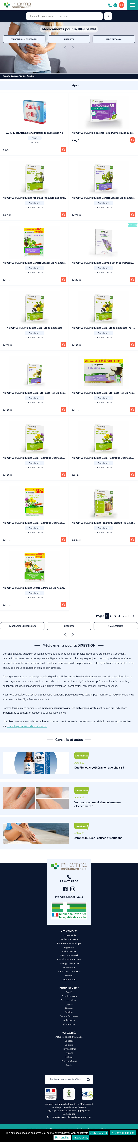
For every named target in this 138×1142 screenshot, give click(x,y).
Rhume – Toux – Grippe (69, 943)
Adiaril (35, 138)
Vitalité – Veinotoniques (69, 959)
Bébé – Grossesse (69, 1016)
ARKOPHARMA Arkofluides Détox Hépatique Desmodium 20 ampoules (41, 458)
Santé (22, 76)
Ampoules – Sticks (34, 207)
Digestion (69, 947)
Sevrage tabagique (69, 963)
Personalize (62, 1137)
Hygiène (69, 1004)
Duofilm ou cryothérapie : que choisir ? (99, 767)
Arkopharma (34, 203)
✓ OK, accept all (98, 1133)
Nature (69, 1057)
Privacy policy (80, 1137)
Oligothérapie (69, 979)
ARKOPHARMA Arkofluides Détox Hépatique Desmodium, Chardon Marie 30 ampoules (50, 523)
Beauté (69, 1008)
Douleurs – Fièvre (69, 939)
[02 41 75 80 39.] (110, 5)
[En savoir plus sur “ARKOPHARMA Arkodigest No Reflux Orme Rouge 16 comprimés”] (132, 140)
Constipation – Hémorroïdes (24, 39)
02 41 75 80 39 (69, 880)
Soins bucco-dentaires (69, 971)
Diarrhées (69, 39)
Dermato (69, 1045)
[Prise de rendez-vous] (115, 5)
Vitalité (69, 1012)
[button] (63, 149)
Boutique (14, 76)
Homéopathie (69, 935)
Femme (69, 975)
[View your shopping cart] (121, 5)
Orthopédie (69, 1020)
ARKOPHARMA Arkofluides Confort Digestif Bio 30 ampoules (36, 263)
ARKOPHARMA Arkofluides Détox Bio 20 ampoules (34, 328)
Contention (69, 1024)
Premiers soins (69, 996)
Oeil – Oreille (69, 951)
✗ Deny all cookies (123, 1132)
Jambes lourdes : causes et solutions (98, 838)
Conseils (69, 1041)
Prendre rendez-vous (69, 897)
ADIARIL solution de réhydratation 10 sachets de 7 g (34, 133)
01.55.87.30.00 (59, 1117)
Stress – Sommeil (69, 955)
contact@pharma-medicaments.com (27, 726)
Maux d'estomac (114, 39)
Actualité (79, 762)
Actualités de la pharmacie (69, 1037)
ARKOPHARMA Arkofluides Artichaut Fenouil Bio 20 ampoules (37, 198)
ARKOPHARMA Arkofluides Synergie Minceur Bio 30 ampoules (37, 588)
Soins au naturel (69, 1000)
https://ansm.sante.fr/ (79, 1117)
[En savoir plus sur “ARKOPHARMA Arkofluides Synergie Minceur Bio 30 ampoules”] (63, 604)
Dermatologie (69, 967)
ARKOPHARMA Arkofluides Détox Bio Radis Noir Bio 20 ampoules (38, 393)
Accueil (6, 76)
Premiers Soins (69, 1061)
